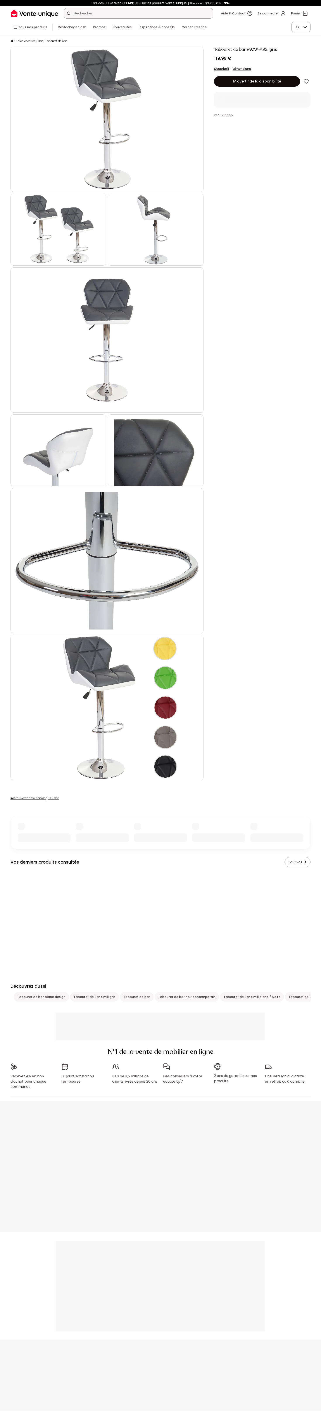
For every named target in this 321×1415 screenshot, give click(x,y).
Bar (40, 41)
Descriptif (221, 69)
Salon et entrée (25, 41)
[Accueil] (11, 41)
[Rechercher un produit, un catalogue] (69, 13)
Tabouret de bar (56, 41)
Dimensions (242, 69)
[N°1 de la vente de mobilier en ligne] (34, 13)
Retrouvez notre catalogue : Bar (34, 798)
